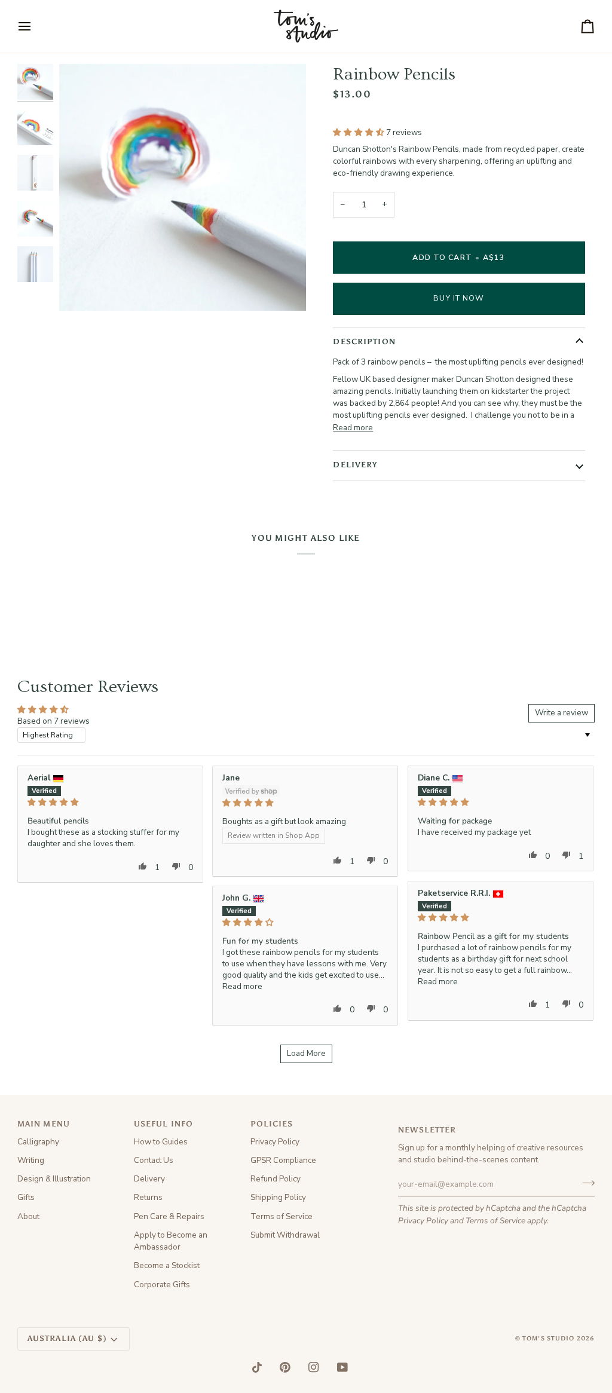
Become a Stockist (167, 1265)
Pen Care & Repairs (169, 1216)
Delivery (149, 1178)
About (28, 1216)
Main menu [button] (43, 1123)
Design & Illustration (54, 1178)
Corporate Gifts (162, 1284)
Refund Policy (275, 1178)
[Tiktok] (257, 1367)
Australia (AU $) (67, 1338)
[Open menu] (35, 26)
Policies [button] (271, 1123)
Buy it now (458, 298)
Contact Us (153, 1160)
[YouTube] (342, 1367)
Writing (30, 1160)
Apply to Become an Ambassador (170, 1241)
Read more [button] (438, 981)
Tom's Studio (548, 1338)
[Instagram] (313, 1367)
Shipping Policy (278, 1197)
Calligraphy (38, 1141)
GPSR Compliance (283, 1160)
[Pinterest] (285, 1367)
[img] (110, 803)
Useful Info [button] (163, 1123)
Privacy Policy (423, 1220)
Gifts (26, 1197)
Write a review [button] (561, 712)
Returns (148, 1197)
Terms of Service (495, 1220)
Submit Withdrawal (285, 1235)
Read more (353, 427)
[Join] (585, 1182)
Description (364, 341)
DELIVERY (355, 464)
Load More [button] (306, 1053)
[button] (359, 132)
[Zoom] (81, 288)
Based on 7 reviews (53, 721)
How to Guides (161, 1141)
